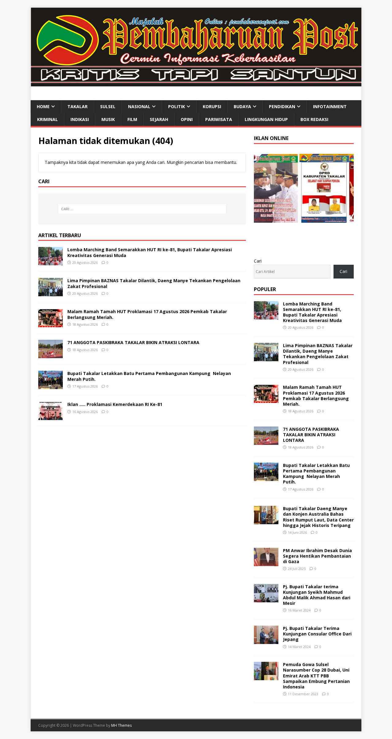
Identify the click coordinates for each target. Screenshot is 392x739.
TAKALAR (77, 106)
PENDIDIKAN (282, 106)
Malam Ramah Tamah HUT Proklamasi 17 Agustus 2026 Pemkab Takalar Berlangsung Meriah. (147, 314)
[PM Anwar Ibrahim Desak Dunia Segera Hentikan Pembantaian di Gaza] (266, 562)
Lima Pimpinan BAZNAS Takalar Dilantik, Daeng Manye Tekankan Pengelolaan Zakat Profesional (153, 283)
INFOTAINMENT (330, 106)
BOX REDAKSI (314, 119)
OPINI (187, 119)
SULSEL (107, 106)
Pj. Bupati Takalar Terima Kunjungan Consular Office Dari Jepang (317, 633)
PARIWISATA (218, 119)
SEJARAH (159, 119)
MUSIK (108, 119)
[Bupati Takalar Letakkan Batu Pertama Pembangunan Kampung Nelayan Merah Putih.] (50, 385)
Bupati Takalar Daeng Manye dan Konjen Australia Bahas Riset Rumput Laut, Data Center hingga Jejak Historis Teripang (318, 517)
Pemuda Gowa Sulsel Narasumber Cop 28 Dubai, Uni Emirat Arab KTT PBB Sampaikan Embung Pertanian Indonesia (316, 675)
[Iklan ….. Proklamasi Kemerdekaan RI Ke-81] (50, 416)
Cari (258, 261)
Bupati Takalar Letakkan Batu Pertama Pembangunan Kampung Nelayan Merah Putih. (149, 376)
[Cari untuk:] (142, 209)
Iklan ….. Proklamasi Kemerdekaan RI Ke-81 (114, 404)
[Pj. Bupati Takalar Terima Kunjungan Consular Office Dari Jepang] (266, 640)
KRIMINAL (47, 119)
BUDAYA (242, 106)
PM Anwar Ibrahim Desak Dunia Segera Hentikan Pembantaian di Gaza (317, 556)
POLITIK (176, 106)
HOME (43, 106)
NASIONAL (139, 106)
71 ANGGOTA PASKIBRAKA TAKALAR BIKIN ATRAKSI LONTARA (133, 342)
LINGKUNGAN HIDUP (266, 119)
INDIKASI (79, 119)
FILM (132, 119)
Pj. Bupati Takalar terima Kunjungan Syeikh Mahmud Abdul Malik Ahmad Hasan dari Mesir (316, 595)
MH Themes (121, 725)
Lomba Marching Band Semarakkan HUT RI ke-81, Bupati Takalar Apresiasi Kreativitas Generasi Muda (149, 252)
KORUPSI (212, 106)
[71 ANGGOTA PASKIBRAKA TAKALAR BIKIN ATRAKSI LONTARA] (50, 355)
